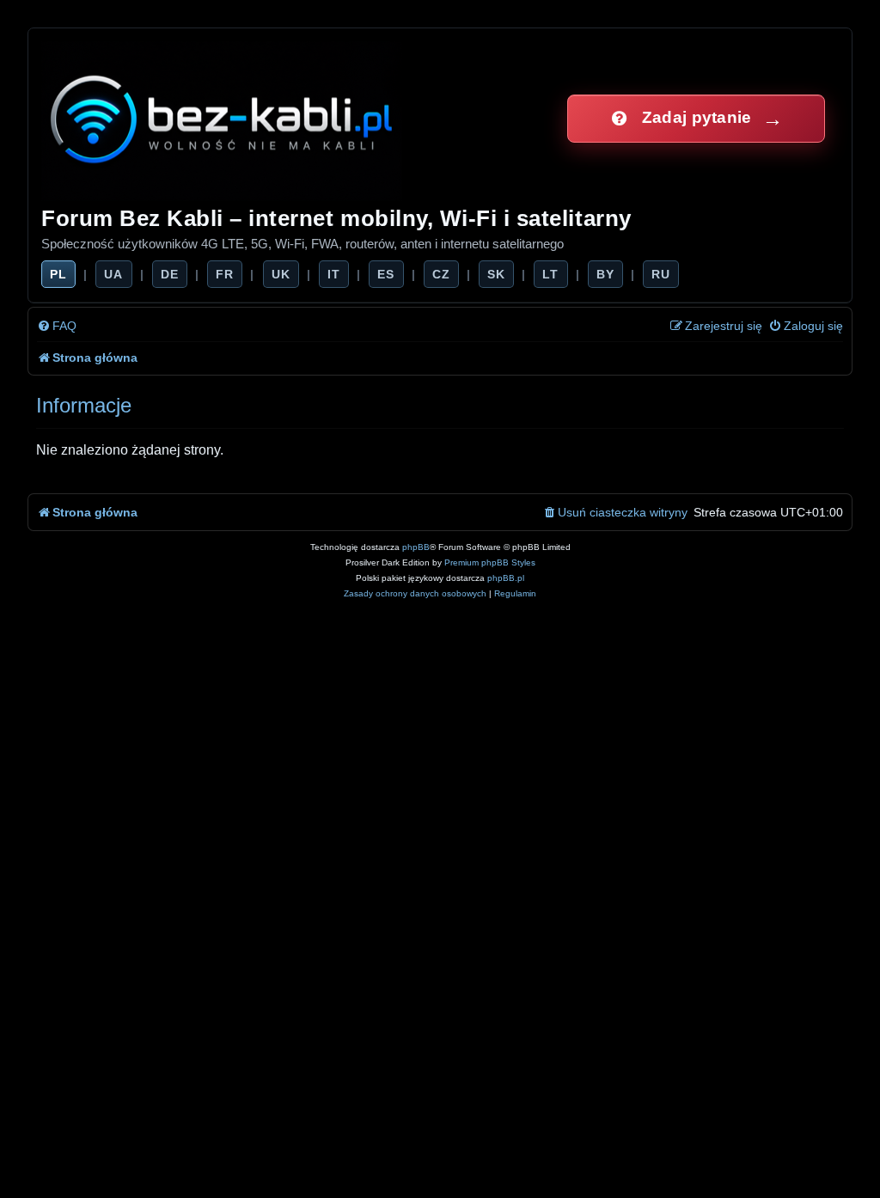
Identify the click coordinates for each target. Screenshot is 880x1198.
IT (333, 274)
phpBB (416, 547)
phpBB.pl (505, 578)
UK (281, 274)
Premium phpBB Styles (489, 562)
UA (113, 274)
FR (225, 274)
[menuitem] (56, 326)
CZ (441, 274)
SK (496, 274)
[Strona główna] (223, 118)
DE (170, 274)
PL (58, 274)
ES (385, 274)
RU (660, 274)
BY (605, 274)
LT (550, 274)
